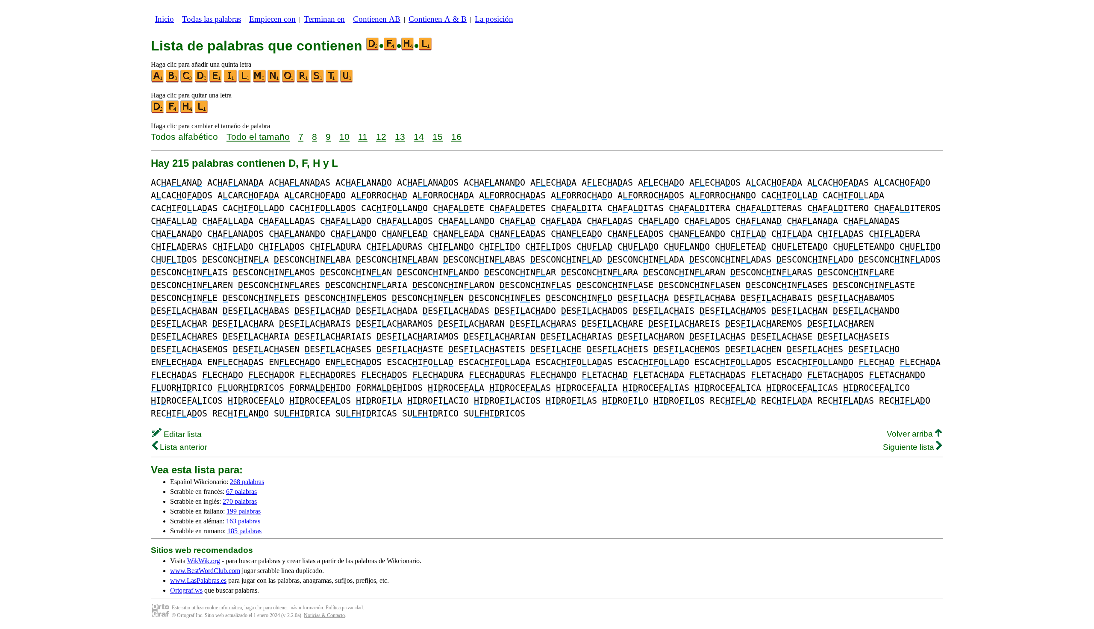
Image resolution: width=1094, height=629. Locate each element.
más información (306, 608)
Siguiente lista (909, 447)
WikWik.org (203, 560)
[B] (172, 80)
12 (381, 137)
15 (437, 137)
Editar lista (182, 434)
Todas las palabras (211, 19)
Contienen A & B (438, 19)
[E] (216, 80)
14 (419, 137)
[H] (187, 111)
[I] (231, 80)
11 (363, 137)
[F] (172, 111)
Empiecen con (272, 19)
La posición (494, 19)
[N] (274, 80)
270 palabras (240, 501)
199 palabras (243, 511)
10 (344, 137)
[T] (332, 80)
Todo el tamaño (258, 137)
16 (456, 137)
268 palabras (247, 481)
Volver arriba (911, 433)
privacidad (352, 608)
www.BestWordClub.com (205, 570)
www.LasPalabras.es (198, 580)
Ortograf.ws (186, 590)
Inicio (164, 19)
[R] (303, 80)
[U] (347, 80)
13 (400, 137)
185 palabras (244, 531)
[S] (318, 80)
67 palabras (241, 491)
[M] (260, 80)
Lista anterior (182, 447)
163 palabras (243, 521)
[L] (245, 80)
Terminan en (324, 19)
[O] (289, 80)
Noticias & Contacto (324, 615)
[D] (201, 80)
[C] (187, 80)
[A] (158, 80)
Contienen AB (376, 19)
